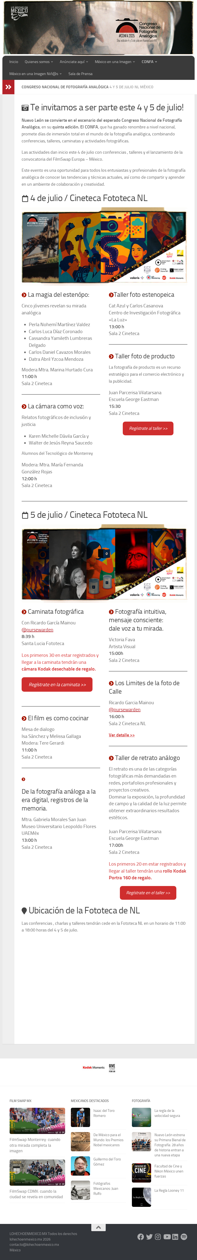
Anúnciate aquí (72, 61)
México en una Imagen (113, 61)
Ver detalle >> (122, 735)
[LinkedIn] (175, 1237)
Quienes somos (37, 61)
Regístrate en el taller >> (148, 892)
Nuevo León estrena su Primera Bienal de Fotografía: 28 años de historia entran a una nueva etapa (170, 1145)
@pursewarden (37, 630)
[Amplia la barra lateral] (8, 87)
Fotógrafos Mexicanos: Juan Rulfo (105, 1188)
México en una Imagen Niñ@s (33, 73)
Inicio (13, 61)
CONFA (148, 61)
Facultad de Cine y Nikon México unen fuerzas (168, 1171)
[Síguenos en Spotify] (184, 1237)
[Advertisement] (99, 15)
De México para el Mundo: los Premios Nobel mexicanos (108, 1140)
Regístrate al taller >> (148, 428)
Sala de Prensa (80, 73)
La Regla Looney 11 (169, 1190)
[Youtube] (166, 1237)
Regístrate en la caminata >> (57, 684)
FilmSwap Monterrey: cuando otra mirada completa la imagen (35, 1145)
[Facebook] (140, 1237)
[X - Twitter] (149, 1237)
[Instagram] (158, 1237)
